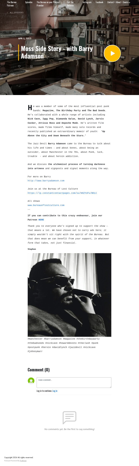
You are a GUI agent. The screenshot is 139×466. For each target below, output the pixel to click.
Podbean (23, 461)
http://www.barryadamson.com (46, 181)
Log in (54, 390)
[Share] (43, 66)
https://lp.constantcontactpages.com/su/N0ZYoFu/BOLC (62, 193)
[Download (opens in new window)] (31, 66)
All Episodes (16, 12)
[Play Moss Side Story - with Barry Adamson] (112, 53)
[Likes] (19, 66)
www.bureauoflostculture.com (46, 205)
